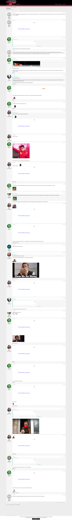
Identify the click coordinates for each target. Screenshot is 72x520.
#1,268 (64, 102)
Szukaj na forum (13, 5)
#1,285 (64, 384)
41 (11, 502)
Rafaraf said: (14, 254)
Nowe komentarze (8, 5)
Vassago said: (14, 39)
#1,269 (64, 110)
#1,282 (64, 318)
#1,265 (64, 58)
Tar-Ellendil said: (15, 76)
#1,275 (64, 203)
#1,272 (64, 162)
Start (7, 4)
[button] (15, 4)
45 (16, 502)
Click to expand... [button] (39, 66)
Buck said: (14, 299)
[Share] (62, 12)
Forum (10, 4)
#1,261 (64, 12)
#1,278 (64, 252)
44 (15, 502)
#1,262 (64, 20)
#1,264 (64, 50)
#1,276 (64, 224)
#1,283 (64, 345)
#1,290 (64, 494)
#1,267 (64, 86)
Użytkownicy (18, 4)
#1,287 (64, 435)
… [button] (10, 502)
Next (21, 502)
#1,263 (64, 37)
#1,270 (64, 134)
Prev (7, 502)
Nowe (13, 4)
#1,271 (64, 142)
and (16, 242)
